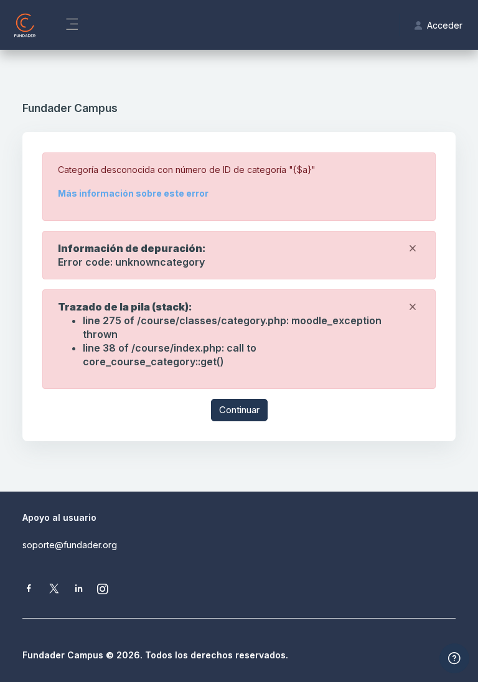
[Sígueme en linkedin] (79, 589)
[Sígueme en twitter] (54, 589)
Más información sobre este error (133, 193)
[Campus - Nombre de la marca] (25, 25)
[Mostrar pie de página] (454, 658)
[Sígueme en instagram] (103, 590)
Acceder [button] (444, 25)
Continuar (239, 410)
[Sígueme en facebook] (28, 589)
